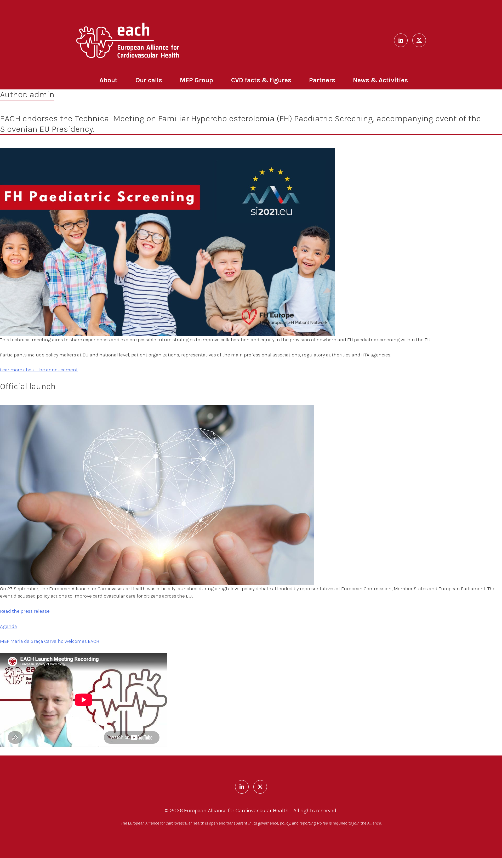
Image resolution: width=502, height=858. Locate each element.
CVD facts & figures (261, 80)
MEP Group (196, 80)
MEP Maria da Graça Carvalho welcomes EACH (49, 641)
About (108, 80)
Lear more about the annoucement (39, 370)
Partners (322, 80)
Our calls (148, 80)
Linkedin (400, 40)
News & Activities (380, 80)
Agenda (8, 626)
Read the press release (25, 611)
